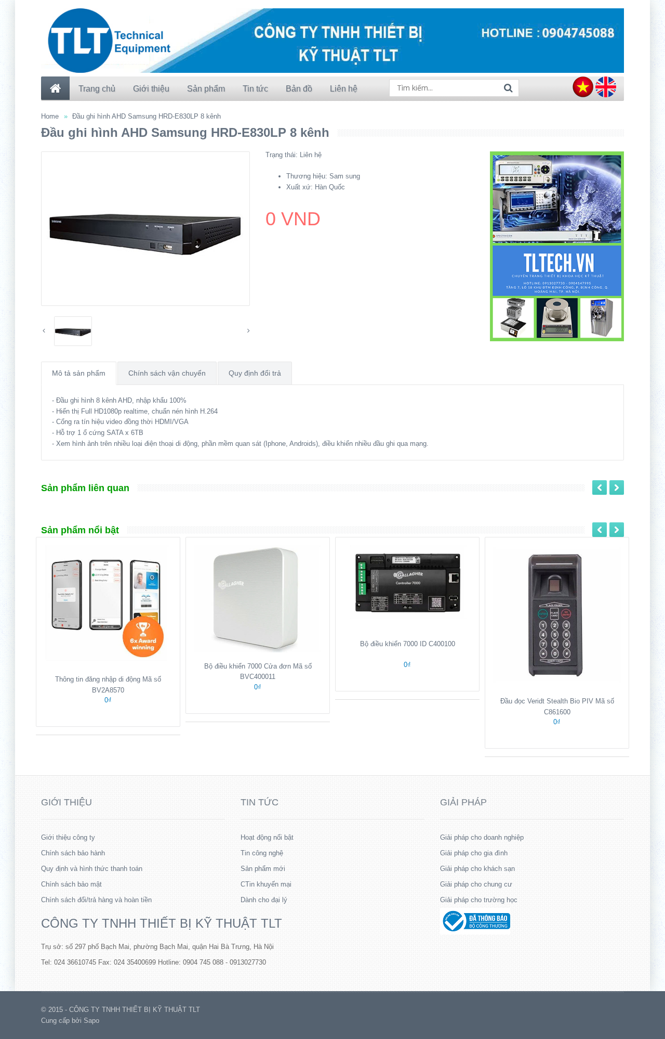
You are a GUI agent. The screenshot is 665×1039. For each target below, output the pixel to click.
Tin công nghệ (262, 853)
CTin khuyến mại (266, 884)
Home (50, 116)
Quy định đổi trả (255, 373)
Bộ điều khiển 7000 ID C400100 (407, 644)
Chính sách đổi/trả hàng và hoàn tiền (96, 900)
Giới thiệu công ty (68, 837)
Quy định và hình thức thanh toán (91, 869)
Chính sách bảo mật (71, 884)
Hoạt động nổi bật (267, 837)
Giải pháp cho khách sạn (477, 869)
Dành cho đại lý (264, 900)
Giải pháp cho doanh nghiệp (482, 837)
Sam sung (344, 176)
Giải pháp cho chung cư (476, 884)
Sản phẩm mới (263, 869)
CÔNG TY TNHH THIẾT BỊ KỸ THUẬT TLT (161, 923)
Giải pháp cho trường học (478, 900)
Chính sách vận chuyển (167, 373)
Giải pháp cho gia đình (474, 853)
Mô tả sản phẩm (78, 373)
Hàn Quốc (330, 187)
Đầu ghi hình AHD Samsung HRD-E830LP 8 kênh (146, 116)
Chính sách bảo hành (73, 853)
